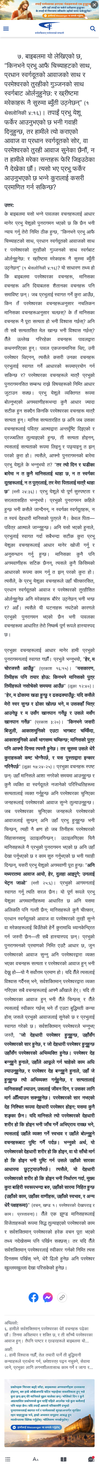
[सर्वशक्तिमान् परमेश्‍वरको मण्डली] (49, 28)
